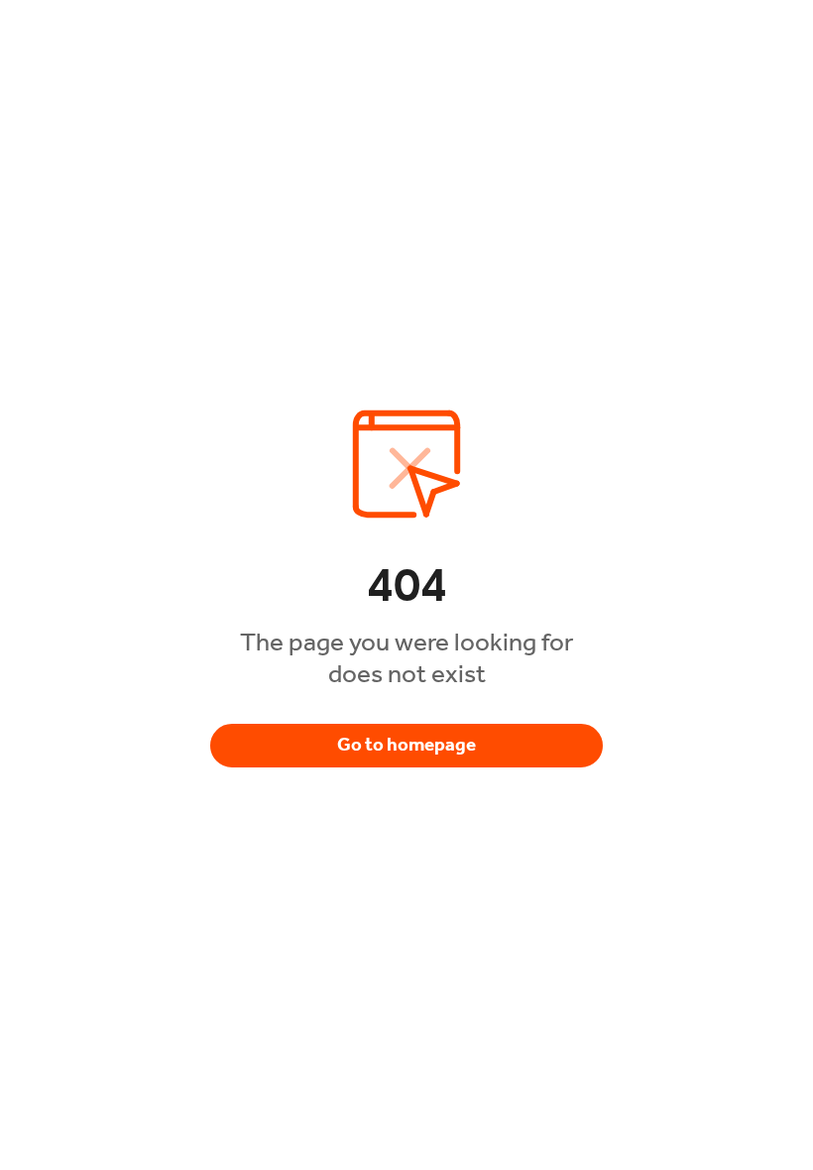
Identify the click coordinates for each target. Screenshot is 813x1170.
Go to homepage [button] (406, 745)
